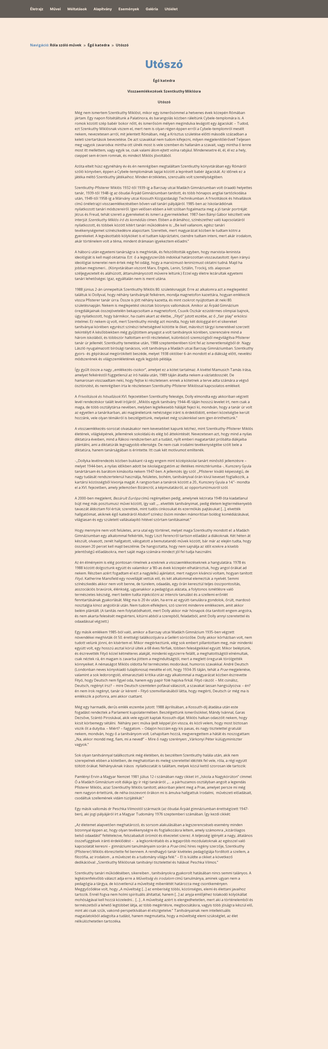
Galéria (152, 9)
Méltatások (77, 9)
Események (128, 9)
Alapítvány (102, 9)
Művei (55, 9)
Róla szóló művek (65, 45)
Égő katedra (99, 45)
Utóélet (171, 9)
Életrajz (36, 9)
